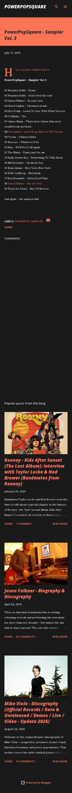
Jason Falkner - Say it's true (25, 183)
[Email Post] (48, 221)
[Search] (56, 6)
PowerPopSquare (25, 7)
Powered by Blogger (38, 782)
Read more (60, 523)
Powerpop (22, 221)
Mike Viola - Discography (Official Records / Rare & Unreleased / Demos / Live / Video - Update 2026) (34, 712)
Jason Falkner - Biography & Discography (34, 594)
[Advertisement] (36, 363)
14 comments (25, 761)
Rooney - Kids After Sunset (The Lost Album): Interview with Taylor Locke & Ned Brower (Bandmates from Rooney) (34, 472)
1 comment (24, 523)
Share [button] (8, 227)
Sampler (37, 221)
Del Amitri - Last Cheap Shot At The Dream (35, 131)
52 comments (25, 636)
